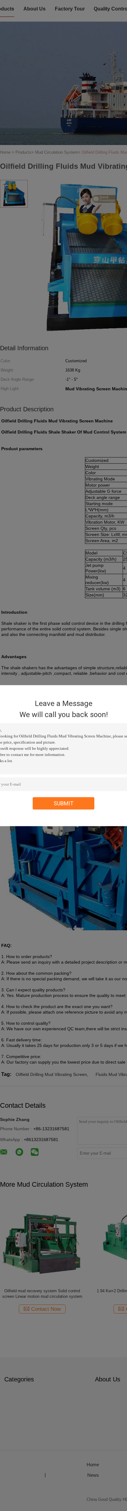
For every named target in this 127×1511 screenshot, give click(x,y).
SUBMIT (64, 803)
